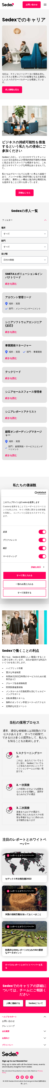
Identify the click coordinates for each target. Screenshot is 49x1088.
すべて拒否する (24, 593)
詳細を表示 (36, 567)
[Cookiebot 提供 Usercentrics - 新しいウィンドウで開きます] (35, 493)
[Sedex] (8, 4)
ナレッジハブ (8, 1026)
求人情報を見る (12, 89)
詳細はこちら (24, 192)
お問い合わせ (32, 4)
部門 (3, 240)
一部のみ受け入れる (24, 584)
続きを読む (11, 283)
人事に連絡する (13, 1003)
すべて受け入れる (24, 575)
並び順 (4, 254)
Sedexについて (36, 1003)
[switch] (42, 540)
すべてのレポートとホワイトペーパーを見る (23, 966)
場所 (3, 227)
